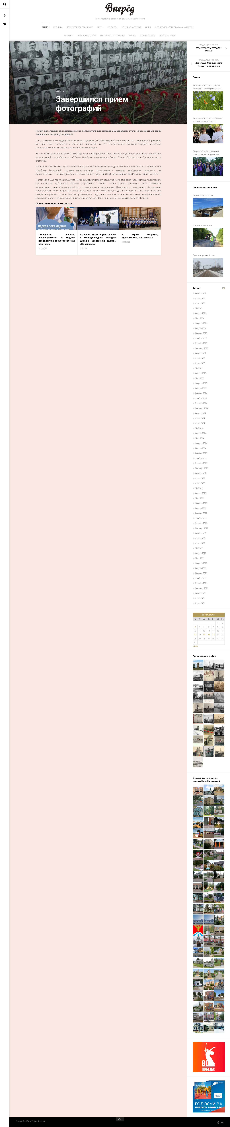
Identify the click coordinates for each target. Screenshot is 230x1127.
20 (209, 635)
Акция (148, 27)
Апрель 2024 (200, 433)
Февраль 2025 (201, 383)
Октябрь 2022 (201, 523)
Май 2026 (199, 308)
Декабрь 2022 (201, 513)
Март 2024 (199, 438)
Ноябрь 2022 (201, 518)
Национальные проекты (112, 36)
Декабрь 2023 (201, 453)
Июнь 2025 (200, 363)
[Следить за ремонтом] (208, 237)
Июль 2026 (200, 298)
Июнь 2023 (200, 483)
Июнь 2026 (200, 303)
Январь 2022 (200, 568)
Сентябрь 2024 (201, 408)
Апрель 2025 (200, 373)
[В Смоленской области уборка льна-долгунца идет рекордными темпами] (208, 101)
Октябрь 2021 (201, 583)
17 (195, 635)
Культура (58, 27)
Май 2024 (199, 428)
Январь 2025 (200, 388)
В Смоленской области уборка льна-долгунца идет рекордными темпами (207, 87)
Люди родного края (131, 27)
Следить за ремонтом (202, 225)
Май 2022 (199, 548)
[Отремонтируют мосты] (208, 207)
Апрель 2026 (200, 313)
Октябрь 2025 (201, 343)
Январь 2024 (200, 448)
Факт (99, 27)
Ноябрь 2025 (201, 338)
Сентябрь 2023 (201, 468)
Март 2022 (199, 558)
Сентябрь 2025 (201, 348)
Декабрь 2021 (201, 573)
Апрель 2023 (200, 493)
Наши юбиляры (147, 36)
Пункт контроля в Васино (204, 255)
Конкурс (68, 36)
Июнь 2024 (200, 423)
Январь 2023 (200, 508)
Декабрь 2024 (201, 393)
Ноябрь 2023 (201, 458)
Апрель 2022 (200, 553)
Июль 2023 (200, 478)
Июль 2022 (200, 538)
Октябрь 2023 (201, 463)
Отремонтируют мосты (203, 195)
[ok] (4, 15)
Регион (45, 27)
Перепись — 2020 (167, 36)
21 (213, 635)
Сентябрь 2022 (201, 528)
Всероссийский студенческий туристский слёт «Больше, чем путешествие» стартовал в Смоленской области (206, 153)
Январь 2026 (200, 328)
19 (204, 635)
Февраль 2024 (201, 443)
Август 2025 (200, 353)
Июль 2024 (200, 418)
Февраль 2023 (201, 503)
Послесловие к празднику (80, 27)
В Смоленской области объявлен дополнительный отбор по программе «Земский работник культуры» (207, 120)
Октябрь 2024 (201, 403)
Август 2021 (200, 593)
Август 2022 (200, 533)
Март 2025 (199, 378)
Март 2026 (199, 318)
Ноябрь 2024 (201, 398)
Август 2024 (200, 413)
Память (132, 36)
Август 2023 (200, 473)
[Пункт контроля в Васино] (208, 267)
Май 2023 (199, 488)
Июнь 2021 (200, 603)
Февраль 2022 (201, 563)
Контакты (112, 27)
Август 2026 (200, 293)
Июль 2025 (200, 358)
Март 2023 (199, 498)
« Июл (195, 646)
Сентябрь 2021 (201, 588)
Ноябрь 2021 (201, 578)
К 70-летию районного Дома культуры (174, 27)
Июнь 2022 (200, 543)
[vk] (4, 24)
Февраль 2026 (201, 323)
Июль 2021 (200, 598)
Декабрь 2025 (201, 333)
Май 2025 (199, 368)
